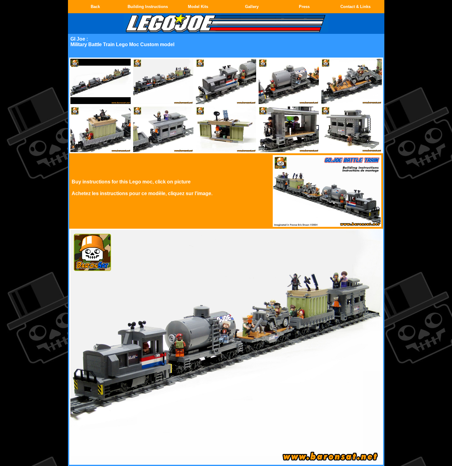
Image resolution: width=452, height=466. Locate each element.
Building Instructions (148, 6)
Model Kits (198, 6)
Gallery (252, 6)
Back (95, 6)
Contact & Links (355, 6)
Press (304, 6)
